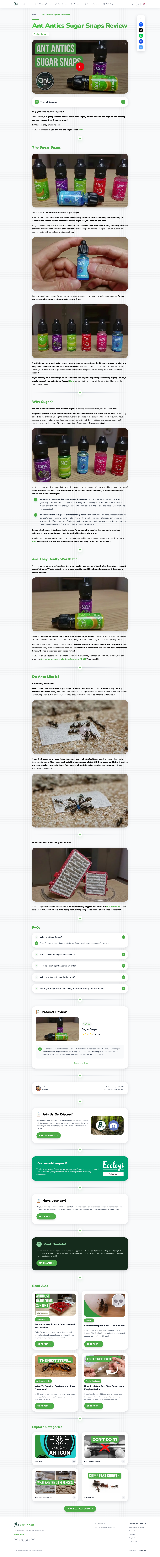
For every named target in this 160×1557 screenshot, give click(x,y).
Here (71, 381)
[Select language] (144, 4)
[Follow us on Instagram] (27, 1540)
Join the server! (47, 1135)
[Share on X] (141, 30)
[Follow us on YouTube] (16, 1540)
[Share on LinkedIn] (141, 41)
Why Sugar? (42, 401)
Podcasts (77, 4)
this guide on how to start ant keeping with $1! (63, 659)
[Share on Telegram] (141, 47)
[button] (80, 67)
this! (34, 541)
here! (80, 129)
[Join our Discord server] (33, 1540)
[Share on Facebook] (141, 24)
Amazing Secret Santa (136, 1527)
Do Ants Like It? (45, 676)
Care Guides (62, 4)
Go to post (42, 1344)
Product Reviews (93, 4)
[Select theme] (138, 4)
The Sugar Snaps (46, 147)
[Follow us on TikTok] (21, 1540)
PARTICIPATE (45, 1216)
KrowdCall (132, 1534)
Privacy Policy (19, 1535)
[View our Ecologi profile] (113, 1168)
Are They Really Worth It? (54, 559)
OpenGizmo (133, 1541)
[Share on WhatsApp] (141, 36)
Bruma (45, 1089)
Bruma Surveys (134, 1531)
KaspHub (132, 1538)
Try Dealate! (45, 1263)
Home (28, 4)
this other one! (113, 906)
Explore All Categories (78, 1509)
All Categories (111, 4)
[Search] (133, 4)
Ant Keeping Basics (44, 4)
